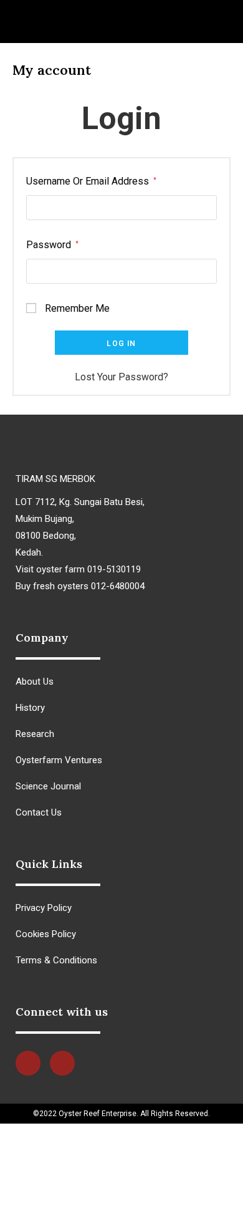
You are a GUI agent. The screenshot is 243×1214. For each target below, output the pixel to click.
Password (52, 245)
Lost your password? (121, 377)
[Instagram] (62, 1063)
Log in (121, 343)
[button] (17, 21)
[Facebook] (28, 1063)
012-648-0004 (79, 1199)
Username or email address (91, 181)
